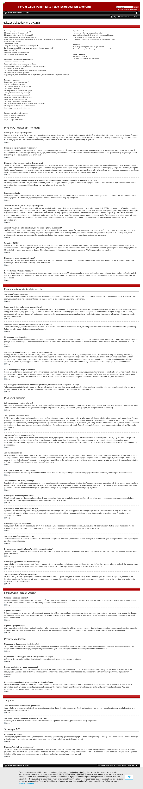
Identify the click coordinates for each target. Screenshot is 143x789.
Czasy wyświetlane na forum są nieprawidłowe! (20, 64)
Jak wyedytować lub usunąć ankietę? (17, 93)
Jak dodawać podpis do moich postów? (17, 86)
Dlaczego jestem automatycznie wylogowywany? (20, 37)
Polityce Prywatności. (27, 783)
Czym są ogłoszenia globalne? (14, 115)
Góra (8, 142)
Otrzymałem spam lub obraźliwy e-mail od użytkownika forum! (94, 39)
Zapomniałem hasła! (11, 44)
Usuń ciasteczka (111, 765)
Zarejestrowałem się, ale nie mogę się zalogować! (21, 46)
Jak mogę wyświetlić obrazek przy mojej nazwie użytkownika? (25, 70)
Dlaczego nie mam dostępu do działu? (17, 95)
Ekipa (100, 765)
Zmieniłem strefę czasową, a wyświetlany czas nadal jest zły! (25, 66)
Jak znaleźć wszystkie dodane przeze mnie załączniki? (92, 49)
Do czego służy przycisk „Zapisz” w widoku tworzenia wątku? (25, 103)
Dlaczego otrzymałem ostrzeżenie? (16, 99)
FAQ (114, 17)
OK (129, 777)
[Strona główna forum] (5, 3)
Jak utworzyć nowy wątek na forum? (16, 82)
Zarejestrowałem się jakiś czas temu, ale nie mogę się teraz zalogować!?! (29, 48)
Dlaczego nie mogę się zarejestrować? (17, 52)
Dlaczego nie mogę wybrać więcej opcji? (18, 91)
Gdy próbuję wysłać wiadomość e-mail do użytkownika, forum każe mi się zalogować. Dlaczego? (37, 75)
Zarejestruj (123, 17)
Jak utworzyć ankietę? (12, 88)
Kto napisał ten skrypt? (80, 56)
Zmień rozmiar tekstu (137, 13)
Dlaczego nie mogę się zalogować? (16, 33)
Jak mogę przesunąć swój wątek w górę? (18, 108)
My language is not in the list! (14, 68)
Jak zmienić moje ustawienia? (14, 62)
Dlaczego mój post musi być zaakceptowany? (19, 106)
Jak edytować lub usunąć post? (15, 84)
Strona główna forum (18, 13)
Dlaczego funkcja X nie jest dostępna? (86, 58)
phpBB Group (81, 737)
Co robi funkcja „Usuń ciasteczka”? (16, 54)
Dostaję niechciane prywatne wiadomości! (87, 37)
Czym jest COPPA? (10, 50)
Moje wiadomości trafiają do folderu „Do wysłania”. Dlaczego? (93, 35)
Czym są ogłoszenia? (11, 117)
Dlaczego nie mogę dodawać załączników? (18, 97)
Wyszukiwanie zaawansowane (128, 9)
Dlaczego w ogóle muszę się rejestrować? (18, 35)
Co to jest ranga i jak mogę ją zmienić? (17, 72)
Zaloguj (134, 17)
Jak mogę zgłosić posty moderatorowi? (17, 101)
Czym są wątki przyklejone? (13, 119)
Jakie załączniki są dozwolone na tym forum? (88, 47)
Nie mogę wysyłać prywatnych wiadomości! (88, 33)
